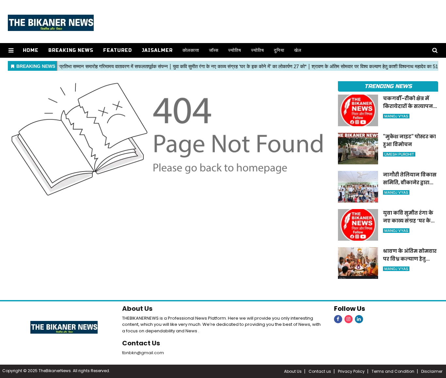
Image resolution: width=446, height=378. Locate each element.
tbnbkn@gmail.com (143, 353)
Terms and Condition (393, 371)
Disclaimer (431, 371)
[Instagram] (348, 319)
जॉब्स (213, 50)
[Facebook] (338, 319)
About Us (137, 308)
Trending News (387, 86)
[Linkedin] (359, 319)
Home (31, 50)
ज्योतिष (234, 50)
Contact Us (141, 343)
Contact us (320, 371)
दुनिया (279, 50)
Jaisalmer (157, 50)
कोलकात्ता (191, 50)
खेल (297, 50)
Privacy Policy (351, 371)
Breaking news (70, 50)
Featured (117, 50)
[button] (10, 50)
